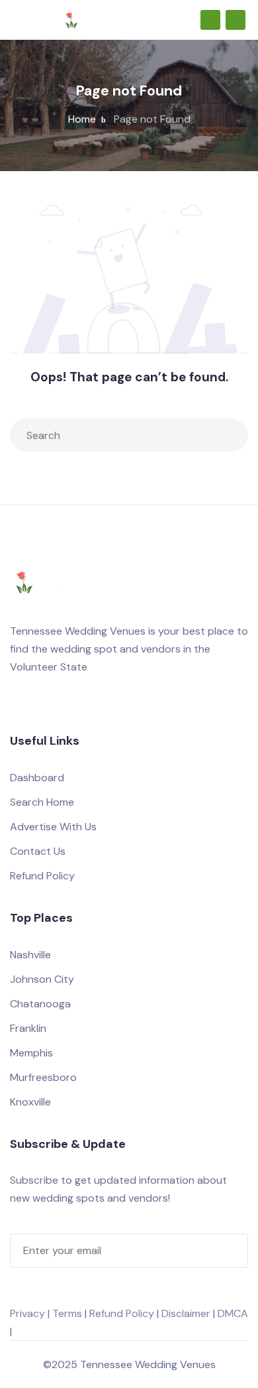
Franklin (28, 1028)
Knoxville (30, 1102)
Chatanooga (40, 1004)
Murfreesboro (43, 1077)
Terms (67, 1313)
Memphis (31, 1053)
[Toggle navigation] (16, 20)
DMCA (233, 1313)
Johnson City (42, 979)
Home (82, 119)
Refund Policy (42, 876)
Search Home (42, 802)
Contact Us (37, 851)
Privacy (27, 1313)
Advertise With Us (53, 827)
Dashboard (37, 778)
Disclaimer (185, 1313)
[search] (229, 435)
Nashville (30, 955)
